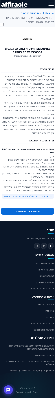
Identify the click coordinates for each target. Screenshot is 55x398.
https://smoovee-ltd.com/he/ (27, 55)
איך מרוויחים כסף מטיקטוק (43, 355)
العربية (28, 392)
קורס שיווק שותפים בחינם (44, 329)
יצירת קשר (50, 317)
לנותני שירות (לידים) (46, 269)
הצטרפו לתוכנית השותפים (27, 211)
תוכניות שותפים (29, 13)
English (36, 392)
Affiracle (48, 13)
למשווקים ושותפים (47, 276)
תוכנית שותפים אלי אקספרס (42, 288)
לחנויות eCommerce (45, 263)
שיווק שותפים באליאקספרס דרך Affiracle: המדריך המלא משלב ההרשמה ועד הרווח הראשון (31, 347)
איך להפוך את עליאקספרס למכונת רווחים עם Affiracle (32, 370)
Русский (20, 392)
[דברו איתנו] (8, 389)
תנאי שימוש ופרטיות (46, 304)
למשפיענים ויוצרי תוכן (45, 282)
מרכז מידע (50, 311)
